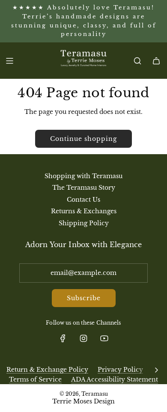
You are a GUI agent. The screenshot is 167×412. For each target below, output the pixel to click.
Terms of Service (35, 379)
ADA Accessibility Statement (114, 379)
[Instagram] (83, 338)
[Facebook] (63, 338)
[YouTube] (104, 338)
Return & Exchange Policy (47, 369)
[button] (156, 369)
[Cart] (156, 60)
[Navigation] (9, 60)
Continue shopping (83, 139)
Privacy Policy (120, 369)
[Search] (137, 60)
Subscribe (84, 298)
